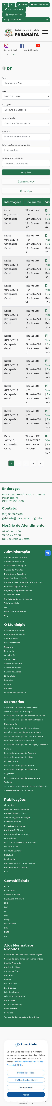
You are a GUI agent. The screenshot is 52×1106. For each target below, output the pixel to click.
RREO (6, 932)
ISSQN (7, 919)
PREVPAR (8, 855)
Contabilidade (31, 50)
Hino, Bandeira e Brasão (15, 578)
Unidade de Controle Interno (18, 599)
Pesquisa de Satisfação (15, 611)
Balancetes (9, 890)
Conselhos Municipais (14, 826)
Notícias (8, 688)
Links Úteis (9, 676)
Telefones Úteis (11, 603)
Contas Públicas (12, 895)
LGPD (6, 607)
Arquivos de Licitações (15, 813)
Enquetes (8, 680)
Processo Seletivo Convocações (19, 863)
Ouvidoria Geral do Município (18, 711)
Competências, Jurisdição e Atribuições (23, 582)
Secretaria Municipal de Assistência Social (24, 716)
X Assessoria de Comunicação (18, 790)
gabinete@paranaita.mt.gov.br (22, 518)
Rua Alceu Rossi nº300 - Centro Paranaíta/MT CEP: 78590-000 (23, 498)
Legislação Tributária (14, 899)
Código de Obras (12, 967)
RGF (6, 936)
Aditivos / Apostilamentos (16, 809)
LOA (6, 907)
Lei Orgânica (10, 988)
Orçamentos (10, 924)
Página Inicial (10, 50)
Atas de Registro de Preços (17, 817)
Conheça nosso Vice (14, 561)
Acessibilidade (41, 4)
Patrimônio (9, 859)
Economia (9, 651)
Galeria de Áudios (12, 672)
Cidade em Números (14, 630)
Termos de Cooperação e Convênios (21, 1017)
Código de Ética (12, 971)
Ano (4, 78)
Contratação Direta (13, 830)
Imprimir (27, 191)
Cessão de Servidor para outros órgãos (23, 955)
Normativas (9, 1000)
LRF (13, 54)
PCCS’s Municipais (13, 1004)
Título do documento (12, 158)
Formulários (10, 838)
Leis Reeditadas (11, 992)
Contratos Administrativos (16, 834)
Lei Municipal (10, 984)
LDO (6, 903)
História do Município (14, 634)
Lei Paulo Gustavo (12, 851)
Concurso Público (12, 822)
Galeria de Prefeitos (13, 570)
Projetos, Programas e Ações (18, 590)
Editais (7, 979)
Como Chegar (10, 659)
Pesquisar (26, 172)
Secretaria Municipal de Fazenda (20, 753)
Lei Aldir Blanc (11, 847)
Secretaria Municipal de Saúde (19, 765)
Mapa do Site (15, 14)
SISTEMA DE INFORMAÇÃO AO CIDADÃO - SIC (25, 786)
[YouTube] (38, 45)
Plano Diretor (10, 1009)
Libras (24, 4)
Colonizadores (11, 638)
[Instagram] (6, 45)
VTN (6, 871)
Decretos (8, 975)
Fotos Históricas (12, 643)
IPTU (6, 915)
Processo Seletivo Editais (16, 867)
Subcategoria (8, 118)
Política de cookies (25, 1073)
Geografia (8, 647)
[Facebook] (22, 45)
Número (6, 131)
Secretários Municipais (15, 566)
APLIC (7, 886)
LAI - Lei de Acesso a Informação (20, 842)
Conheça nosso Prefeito (15, 557)
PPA (6, 928)
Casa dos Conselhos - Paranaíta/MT (21, 707)
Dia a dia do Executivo (15, 574)
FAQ (6, 615)
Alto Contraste (15, 9)
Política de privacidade (25, 1080)
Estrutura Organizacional (16, 586)
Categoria (6, 105)
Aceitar (26, 1095)
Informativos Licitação (15, 692)
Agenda (7, 684)
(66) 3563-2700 (12, 514)
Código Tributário (12, 963)
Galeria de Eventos (13, 663)
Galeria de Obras (12, 595)
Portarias (8, 1013)
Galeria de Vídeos (12, 668)
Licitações (9, 805)
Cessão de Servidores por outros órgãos (23, 959)
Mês (4, 91)
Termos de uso (25, 1087)
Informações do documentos (16, 145)
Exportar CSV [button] (27, 181)
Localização (9, 655)
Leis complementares (14, 996)
